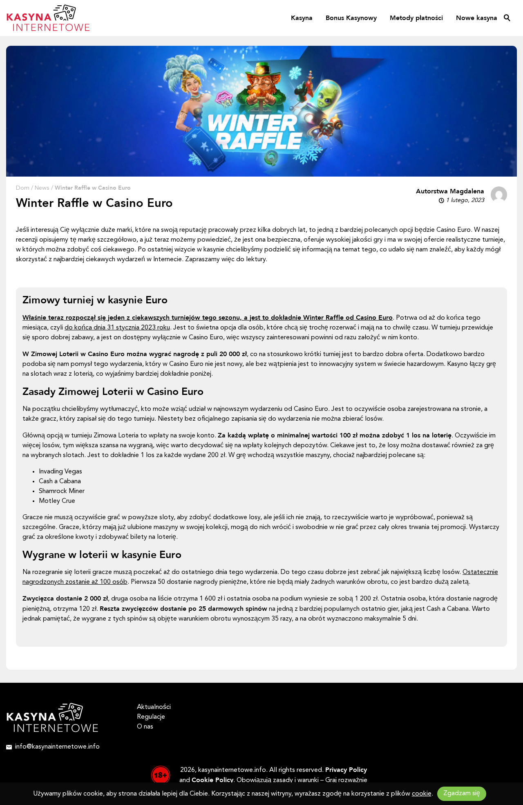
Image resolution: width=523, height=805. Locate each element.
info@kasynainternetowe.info (57, 747)
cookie (421, 794)
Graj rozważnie (346, 780)
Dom (22, 188)
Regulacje (151, 717)
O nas (145, 727)
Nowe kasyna (476, 17)
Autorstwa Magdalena (450, 191)
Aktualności (154, 707)
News (42, 188)
